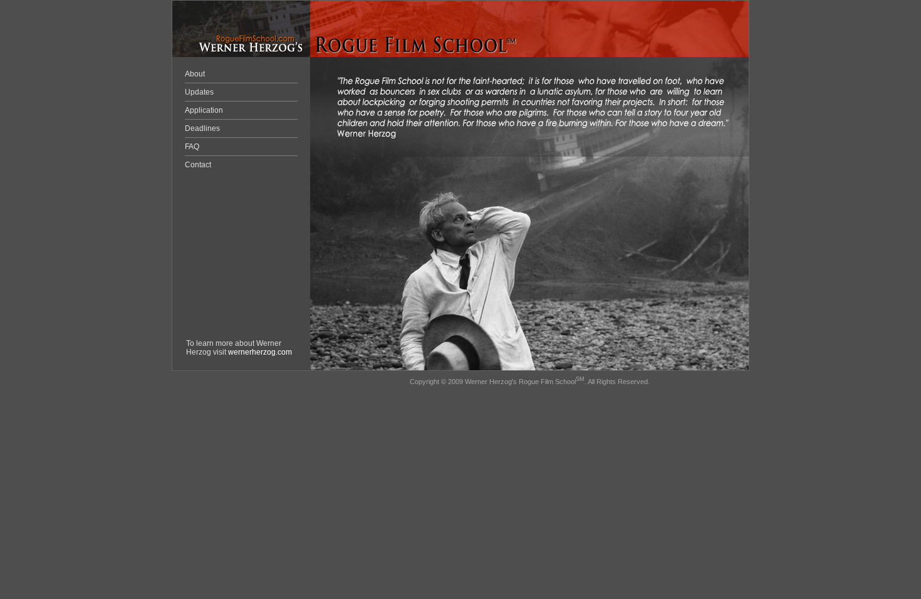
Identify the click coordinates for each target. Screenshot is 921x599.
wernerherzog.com (260, 352)
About (195, 74)
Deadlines (202, 128)
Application (204, 110)
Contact (198, 164)
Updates (199, 92)
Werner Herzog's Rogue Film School (520, 381)
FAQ (192, 146)
